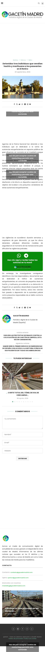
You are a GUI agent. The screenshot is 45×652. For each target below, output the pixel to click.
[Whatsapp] (31, 628)
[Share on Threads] (27, 104)
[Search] (39, 3)
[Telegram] (18, 628)
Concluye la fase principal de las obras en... (22, 609)
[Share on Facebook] (14, 104)
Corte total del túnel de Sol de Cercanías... (23, 393)
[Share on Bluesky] (30, 104)
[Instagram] (27, 628)
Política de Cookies (30, 638)
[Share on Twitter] (17, 104)
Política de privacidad (16, 638)
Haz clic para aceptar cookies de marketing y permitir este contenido (22, 111)
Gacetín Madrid (21, 316)
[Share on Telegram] (25, 104)
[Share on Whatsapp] (22, 104)
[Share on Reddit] (20, 104)
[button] (4, 382)
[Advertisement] (22, 41)
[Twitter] (13, 628)
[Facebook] (22, 628)
